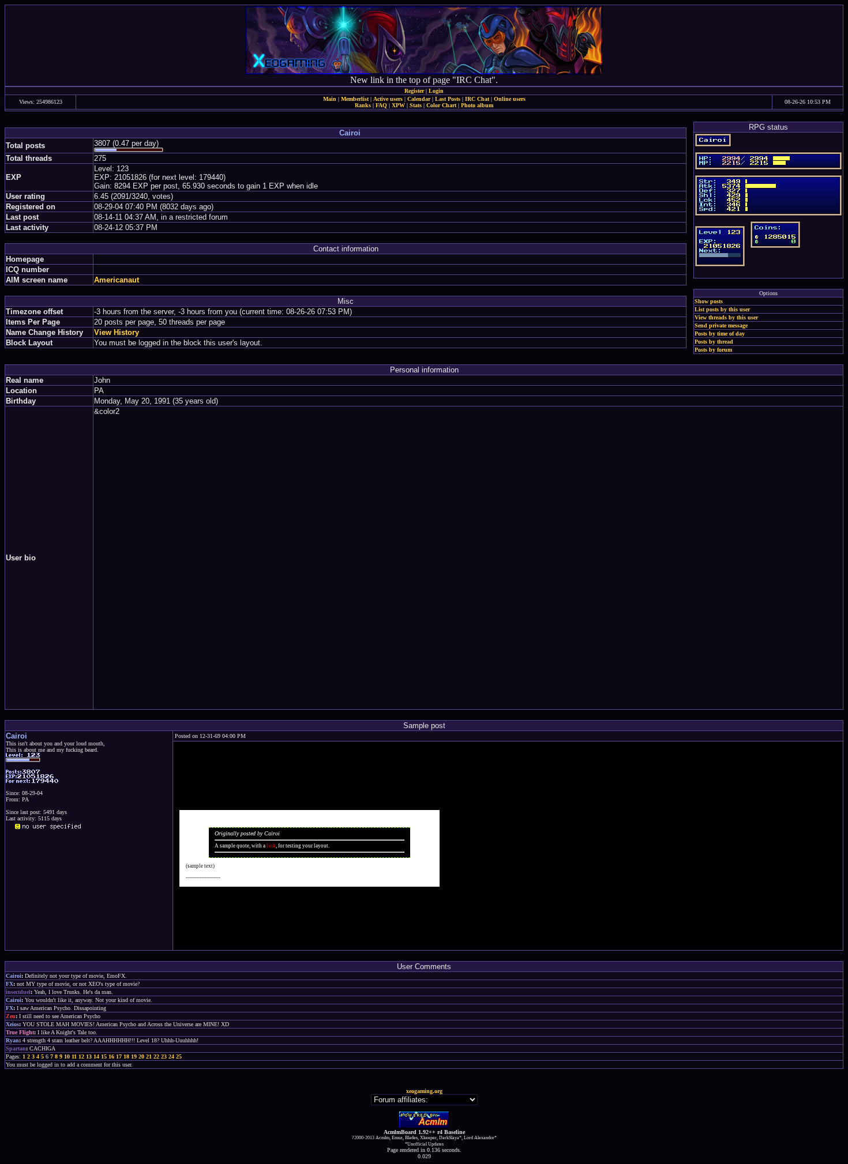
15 (104, 1056)
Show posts (709, 301)
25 (179, 1056)
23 (164, 1056)
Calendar (418, 99)
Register (414, 91)
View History (116, 332)
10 (67, 1056)
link (271, 846)
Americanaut (116, 280)
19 (134, 1056)
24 (171, 1056)
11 (74, 1056)
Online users (510, 99)
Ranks (363, 105)
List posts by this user (722, 309)
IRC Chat (477, 99)
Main (329, 99)
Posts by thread (714, 341)
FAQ (381, 105)
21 (149, 1056)
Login (436, 91)
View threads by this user (726, 317)
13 (89, 1056)
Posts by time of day (720, 333)
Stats (416, 105)
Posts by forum (713, 349)
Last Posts (447, 99)
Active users (388, 99)
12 (81, 1056)
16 (111, 1056)
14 (96, 1056)
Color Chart (441, 105)
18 (126, 1056)
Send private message (721, 325)
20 (141, 1056)
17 (119, 1056)
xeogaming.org (424, 1091)
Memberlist (355, 99)
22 (156, 1056)
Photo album (477, 105)
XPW (398, 105)
